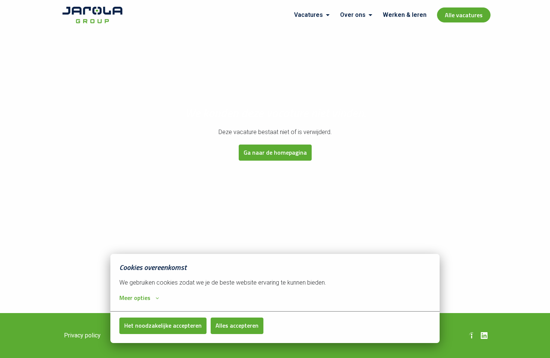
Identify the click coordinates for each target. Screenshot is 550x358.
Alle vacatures (464, 14)
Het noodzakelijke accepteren (163, 325)
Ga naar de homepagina (275, 152)
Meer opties (134, 297)
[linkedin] (484, 335)
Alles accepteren (237, 325)
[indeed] (471, 335)
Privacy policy (82, 335)
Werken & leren (405, 14)
